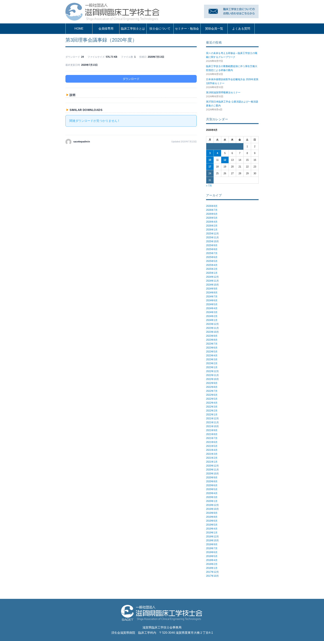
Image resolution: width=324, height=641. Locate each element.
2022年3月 (212, 406)
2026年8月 (212, 206)
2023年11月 (212, 328)
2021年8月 (212, 434)
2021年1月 (212, 461)
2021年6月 (212, 442)
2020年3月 (212, 497)
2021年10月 (212, 426)
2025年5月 (212, 261)
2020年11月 (212, 469)
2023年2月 (212, 363)
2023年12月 (212, 324)
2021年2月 (212, 457)
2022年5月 (212, 398)
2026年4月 (212, 221)
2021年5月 (212, 446)
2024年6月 (212, 300)
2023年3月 (212, 359)
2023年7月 (212, 343)
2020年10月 (212, 473)
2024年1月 (212, 320)
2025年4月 (212, 265)
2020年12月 (212, 465)
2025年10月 (212, 241)
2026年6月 (212, 213)
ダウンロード (131, 78)
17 (209, 166)
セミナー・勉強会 (187, 28)
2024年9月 (212, 288)
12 (225, 160)
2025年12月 (212, 233)
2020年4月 (212, 493)
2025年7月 (212, 253)
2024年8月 (212, 292)
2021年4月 (212, 450)
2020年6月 (212, 485)
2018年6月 (212, 552)
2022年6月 (212, 394)
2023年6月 (212, 347)
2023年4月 (212, 355)
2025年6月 (212, 257)
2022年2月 (212, 410)
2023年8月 (212, 339)
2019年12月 (212, 505)
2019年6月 (212, 520)
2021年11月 (212, 422)
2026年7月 (212, 210)
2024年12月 (212, 276)
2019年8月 (212, 516)
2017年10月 (212, 575)
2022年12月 (212, 371)
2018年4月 (212, 560)
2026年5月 (212, 217)
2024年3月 (212, 312)
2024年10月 (212, 284)
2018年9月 (212, 544)
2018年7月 (212, 548)
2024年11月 (212, 280)
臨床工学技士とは (133, 28)
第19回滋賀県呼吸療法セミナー (223, 92)
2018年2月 (212, 564)
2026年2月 (212, 225)
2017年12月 (212, 572)
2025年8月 (212, 249)
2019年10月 (212, 509)
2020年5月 (212, 489)
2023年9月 (212, 335)
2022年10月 (212, 379)
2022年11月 (212, 375)
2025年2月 (212, 269)
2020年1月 (212, 501)
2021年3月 (212, 454)
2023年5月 (212, 351)
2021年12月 (212, 418)
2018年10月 (212, 540)
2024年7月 (212, 296)
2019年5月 (212, 524)
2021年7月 (212, 438)
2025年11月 (212, 237)
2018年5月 (212, 556)
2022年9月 (212, 383)
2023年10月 (212, 332)
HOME (78, 28)
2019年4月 (212, 528)
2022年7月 (212, 391)
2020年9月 (212, 477)
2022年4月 (212, 402)
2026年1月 (212, 229)
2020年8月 (212, 481)
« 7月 (209, 185)
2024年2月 (212, 316)
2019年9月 (212, 513)
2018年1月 (212, 568)
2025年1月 (212, 273)
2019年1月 (212, 532)
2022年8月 (212, 387)
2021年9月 (212, 430)
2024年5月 (212, 304)
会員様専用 (105, 28)
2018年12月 (212, 536)
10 (209, 160)
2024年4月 (212, 308)
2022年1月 (212, 414)
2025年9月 (212, 245)
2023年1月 (212, 367)
